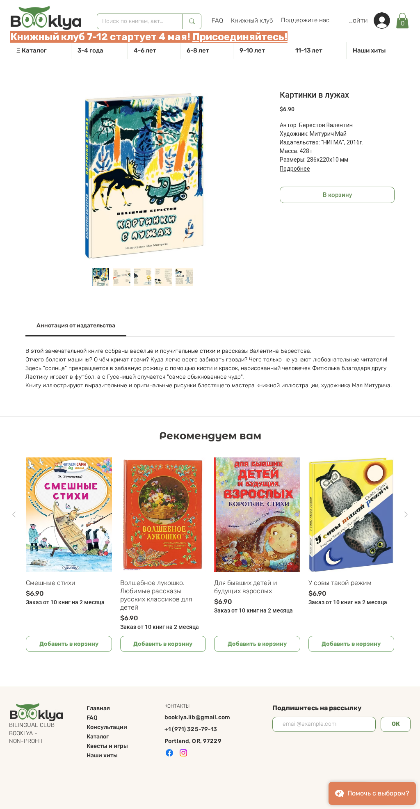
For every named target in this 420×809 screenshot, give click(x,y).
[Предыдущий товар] (14, 514)
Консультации (107, 727)
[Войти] (386, 20)
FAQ (92, 717)
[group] (210, 554)
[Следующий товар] (406, 514)
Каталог (98, 736)
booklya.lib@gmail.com (197, 717)
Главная (98, 708)
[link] (402, 20)
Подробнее (295, 168)
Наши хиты (102, 755)
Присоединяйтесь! (240, 37)
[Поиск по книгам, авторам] (192, 21)
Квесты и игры (107, 746)
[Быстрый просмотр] (69, 514)
